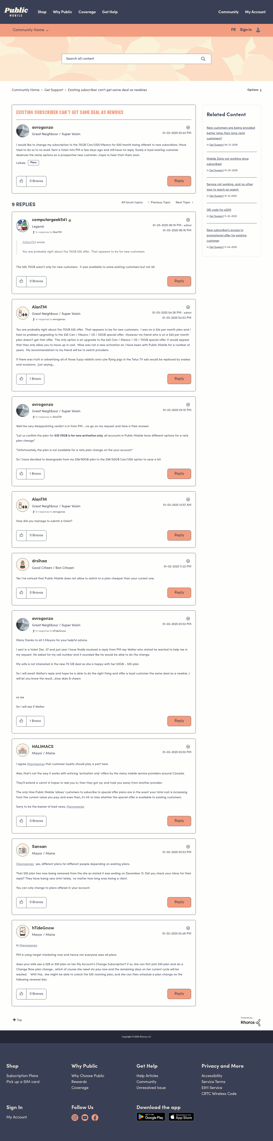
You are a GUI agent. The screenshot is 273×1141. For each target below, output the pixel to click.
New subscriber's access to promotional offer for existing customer (227, 236)
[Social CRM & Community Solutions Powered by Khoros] (250, 1021)
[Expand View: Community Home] (47, 30)
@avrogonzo (36, 764)
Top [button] (19, 1020)
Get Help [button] (147, 1066)
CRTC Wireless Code (219, 1093)
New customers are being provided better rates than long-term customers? (231, 133)
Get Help (110, 11)
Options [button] (252, 90)
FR (233, 30)
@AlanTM (29, 242)
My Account (255, 11)
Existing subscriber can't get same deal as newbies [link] (107, 90)
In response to (49, 232)
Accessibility (212, 1075)
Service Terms (213, 1081)
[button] (21, 181)
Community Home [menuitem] (28, 30)
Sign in (246, 30)
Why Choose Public (87, 1075)
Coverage (87, 11)
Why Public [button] (84, 1066)
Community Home (25, 90)
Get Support (53, 90)
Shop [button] (12, 1066)
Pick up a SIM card (22, 1081)
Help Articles (147, 1075)
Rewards (79, 1081)
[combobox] (136, 59)
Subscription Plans (22, 1075)
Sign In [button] (14, 1107)
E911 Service (212, 1087)
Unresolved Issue (151, 1087)
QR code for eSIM (219, 210)
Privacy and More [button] (223, 1066)
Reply (179, 181)
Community (228, 11)
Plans (33, 162)
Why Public (62, 11)
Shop (42, 11)
